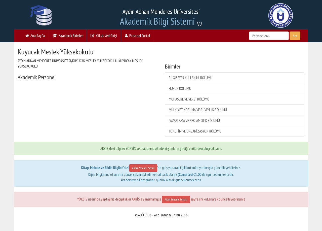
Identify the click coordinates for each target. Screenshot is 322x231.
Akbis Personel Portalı (143, 168)
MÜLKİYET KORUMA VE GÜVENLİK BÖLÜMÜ (198, 109)
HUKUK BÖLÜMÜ (180, 88)
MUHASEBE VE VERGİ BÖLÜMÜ (189, 99)
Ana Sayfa (37, 35)
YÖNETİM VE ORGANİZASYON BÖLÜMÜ (195, 131)
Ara (295, 36)
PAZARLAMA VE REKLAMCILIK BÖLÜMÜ (194, 120)
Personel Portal (139, 35)
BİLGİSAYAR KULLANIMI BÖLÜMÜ (190, 77)
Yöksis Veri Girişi (105, 35)
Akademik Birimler (70, 35)
